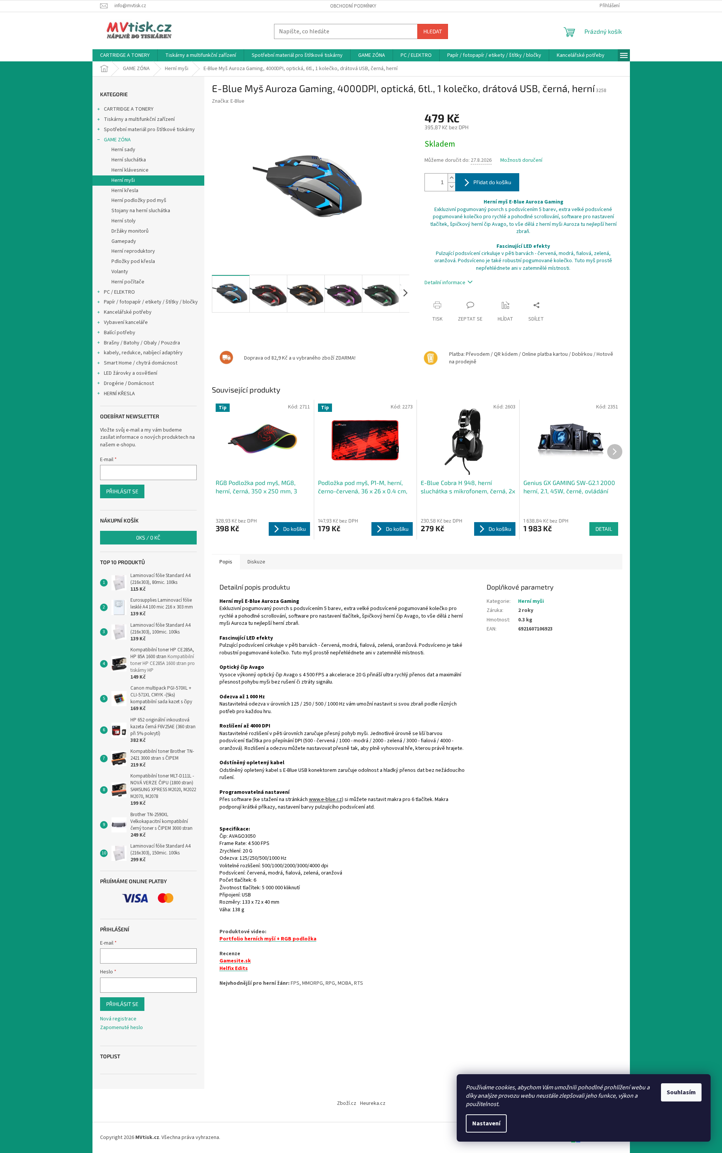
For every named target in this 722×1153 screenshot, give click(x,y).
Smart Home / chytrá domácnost (140, 363)
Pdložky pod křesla (133, 261)
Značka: (228, 101)
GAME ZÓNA (117, 140)
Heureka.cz (372, 1103)
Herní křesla (124, 190)
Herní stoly (123, 221)
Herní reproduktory (133, 251)
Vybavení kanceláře (126, 322)
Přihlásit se (122, 491)
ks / (148, 537)
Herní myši (123, 180)
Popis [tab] (225, 562)
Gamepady (123, 241)
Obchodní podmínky (353, 6)
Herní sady (123, 149)
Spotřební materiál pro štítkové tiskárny (149, 129)
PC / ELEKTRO (119, 292)
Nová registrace (118, 1019)
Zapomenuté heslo (121, 1027)
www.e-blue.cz (325, 799)
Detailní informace (444, 282)
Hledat (432, 31)
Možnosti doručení (521, 160)
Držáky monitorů (130, 231)
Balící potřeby (119, 332)
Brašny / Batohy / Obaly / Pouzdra (142, 343)
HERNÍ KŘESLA (119, 393)
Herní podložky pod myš (138, 200)
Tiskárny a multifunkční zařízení (139, 119)
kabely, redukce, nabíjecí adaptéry (143, 353)
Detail (603, 529)
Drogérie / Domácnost (129, 383)
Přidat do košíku (492, 182)
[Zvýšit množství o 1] (451, 178)
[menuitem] (124, 55)
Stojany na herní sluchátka (140, 210)
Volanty (119, 271)
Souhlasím (681, 1092)
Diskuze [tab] (256, 562)
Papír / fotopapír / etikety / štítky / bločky (151, 302)
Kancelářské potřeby (128, 312)
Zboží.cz (346, 1103)
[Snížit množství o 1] (451, 186)
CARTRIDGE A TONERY (128, 109)
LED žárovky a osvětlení (130, 373)
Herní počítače (127, 282)
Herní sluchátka (128, 160)
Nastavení (486, 1123)
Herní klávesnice (130, 170)
